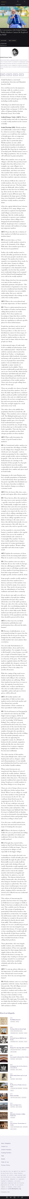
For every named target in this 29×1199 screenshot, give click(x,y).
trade (15, 74)
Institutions (13, 1051)
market (9, 74)
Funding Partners (6, 1152)
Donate (3, 1159)
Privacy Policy (5, 1165)
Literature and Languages (16, 1088)
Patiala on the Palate (14, 1095)
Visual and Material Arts (16, 1030)
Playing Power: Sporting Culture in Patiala (19, 1047)
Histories (3, 40)
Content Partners (6, 1149)
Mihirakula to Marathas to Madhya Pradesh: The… (17, 1114)
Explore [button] (3, 4)
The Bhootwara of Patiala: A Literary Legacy (18, 1085)
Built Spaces (12, 40)
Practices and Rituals (16, 1049)
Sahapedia (3, 1)
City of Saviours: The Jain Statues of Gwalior (18, 1124)
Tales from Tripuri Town (16, 1105)
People (17, 1021)
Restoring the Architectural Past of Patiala (19, 1057)
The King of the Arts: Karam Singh (18, 1029)
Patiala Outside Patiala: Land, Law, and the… (18, 1076)
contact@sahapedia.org (14, 1188)
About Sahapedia (6, 1143)
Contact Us (4, 1146)
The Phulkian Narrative (15, 1019)
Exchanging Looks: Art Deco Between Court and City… (18, 1066)
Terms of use (5, 1162)
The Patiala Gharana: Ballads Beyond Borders (18, 1038)
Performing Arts (14, 1041)
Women (2, 74)
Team (2, 1156)
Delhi (21, 74)
